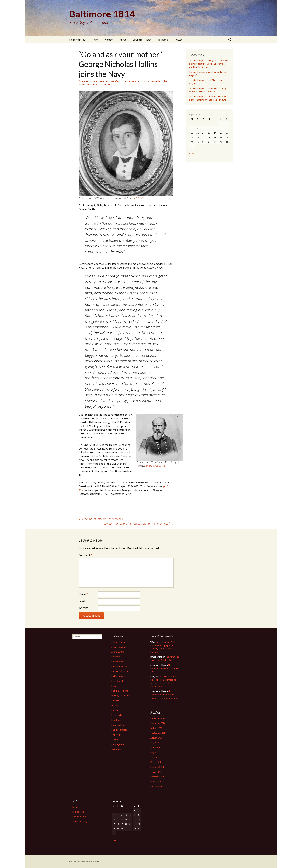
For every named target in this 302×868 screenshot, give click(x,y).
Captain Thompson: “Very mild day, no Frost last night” (138, 523)
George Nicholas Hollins (138, 81)
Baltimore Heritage (142, 39)
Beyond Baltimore (119, 671)
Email (83, 601)
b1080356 (139, 198)
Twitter (178, 39)
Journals (115, 700)
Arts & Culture (117, 651)
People (114, 710)
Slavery (114, 739)
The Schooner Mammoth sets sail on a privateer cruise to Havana (165, 694)
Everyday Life (117, 681)
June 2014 (155, 747)
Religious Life (117, 724)
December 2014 (157, 718)
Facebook (163, 39)
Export (114, 685)
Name (83, 594)
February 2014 (157, 767)
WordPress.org (79, 821)
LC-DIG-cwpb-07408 (155, 465)
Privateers (116, 720)
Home (95, 39)
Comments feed (80, 816)
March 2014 (155, 762)
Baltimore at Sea (119, 666)
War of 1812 (115, 81)
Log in (75, 806)
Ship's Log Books (119, 729)
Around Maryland (119, 647)
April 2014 (154, 757)
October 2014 (156, 728)
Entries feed (78, 811)
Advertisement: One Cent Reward (101, 519)
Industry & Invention (120, 695)
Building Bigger (118, 676)
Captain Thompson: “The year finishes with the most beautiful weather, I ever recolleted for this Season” (209, 64)
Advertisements (119, 642)
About (123, 39)
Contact (109, 39)
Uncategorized (118, 744)
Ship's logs (116, 734)
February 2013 (157, 786)
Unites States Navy (101, 84)
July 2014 (154, 742)
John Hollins (156, 81)
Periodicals (116, 715)
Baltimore (115, 656)
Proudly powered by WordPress (84, 861)
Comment (85, 555)
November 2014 (157, 723)
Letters (105, 81)
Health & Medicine (119, 690)
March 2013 (155, 781)
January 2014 (156, 771)
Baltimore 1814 (118, 661)
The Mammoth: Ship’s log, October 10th (164, 668)
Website (83, 608)
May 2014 (154, 752)
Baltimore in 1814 (77, 39)
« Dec (191, 153)
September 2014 (158, 732)
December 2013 (157, 776)
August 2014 (156, 737)
